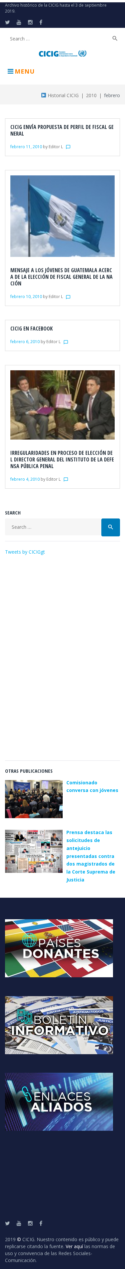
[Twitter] (7, 22)
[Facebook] (40, 22)
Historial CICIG (62, 95)
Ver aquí (74, 1246)
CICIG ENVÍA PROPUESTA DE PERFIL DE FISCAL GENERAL (62, 130)
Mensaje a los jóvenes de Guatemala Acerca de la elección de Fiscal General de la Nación (61, 277)
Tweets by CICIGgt (25, 552)
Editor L (56, 147)
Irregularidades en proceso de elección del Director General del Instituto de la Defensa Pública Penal (62, 459)
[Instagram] (30, 22)
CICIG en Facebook (31, 328)
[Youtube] (19, 22)
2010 (91, 95)
